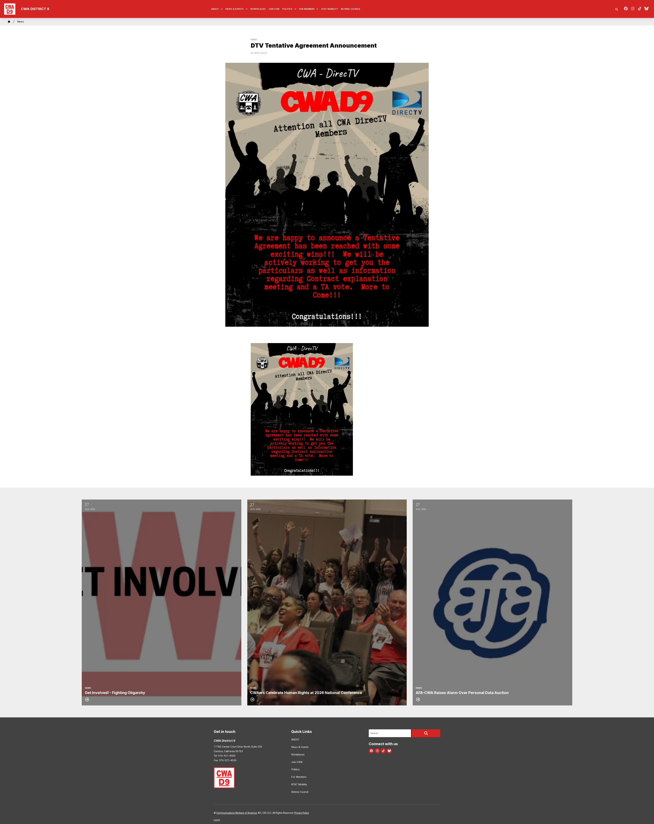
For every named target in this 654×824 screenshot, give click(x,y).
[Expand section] (221, 9)
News (20, 21)
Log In (217, 820)
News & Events (234, 9)
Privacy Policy (301, 813)
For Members (307, 9)
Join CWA (274, 9)
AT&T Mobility (329, 9)
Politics (287, 9)
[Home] (9, 21)
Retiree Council (350, 9)
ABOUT (215, 9)
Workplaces (258, 9)
